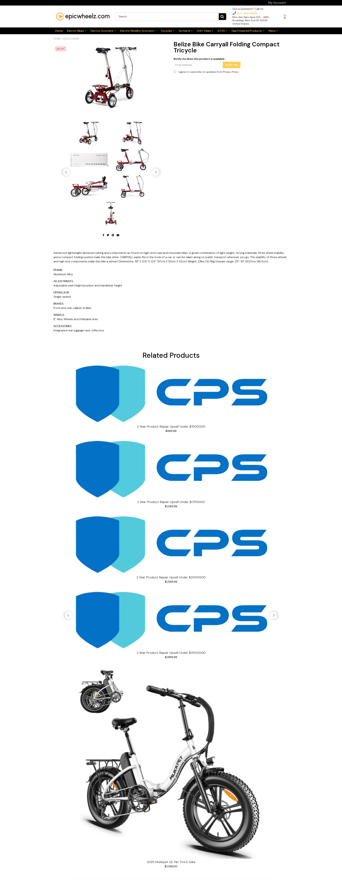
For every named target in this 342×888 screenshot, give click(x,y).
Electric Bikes (76, 31)
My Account (277, 2)
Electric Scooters (102, 31)
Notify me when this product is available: (199, 58)
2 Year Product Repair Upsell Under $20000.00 (171, 577)
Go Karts (185, 31)
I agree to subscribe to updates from (208, 71)
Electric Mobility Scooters (137, 31)
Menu (272, 31)
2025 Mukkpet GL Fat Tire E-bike (171, 862)
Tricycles (166, 31)
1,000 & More (71, 38)
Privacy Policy (231, 71)
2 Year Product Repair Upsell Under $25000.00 (171, 653)
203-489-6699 (246, 13)
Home (59, 31)
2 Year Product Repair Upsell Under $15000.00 (171, 426)
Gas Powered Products (247, 31)
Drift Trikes (204, 31)
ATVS (222, 31)
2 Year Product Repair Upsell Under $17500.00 (171, 502)
